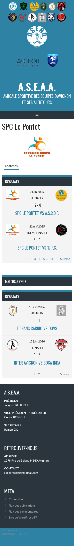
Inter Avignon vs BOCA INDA (37, 363)
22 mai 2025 (37, 226)
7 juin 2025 (37, 191)
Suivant (65, 259)
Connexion (16, 499)
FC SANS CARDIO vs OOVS (37, 328)
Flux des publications (22, 505)
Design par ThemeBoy (14, 534)
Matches (11, 166)
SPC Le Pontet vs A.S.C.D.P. (37, 213)
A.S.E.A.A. (37, 86)
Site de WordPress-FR (23, 517)
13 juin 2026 (37, 307)
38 (51, 259)
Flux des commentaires (23, 511)
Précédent (11, 259)
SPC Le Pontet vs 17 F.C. (37, 248)
